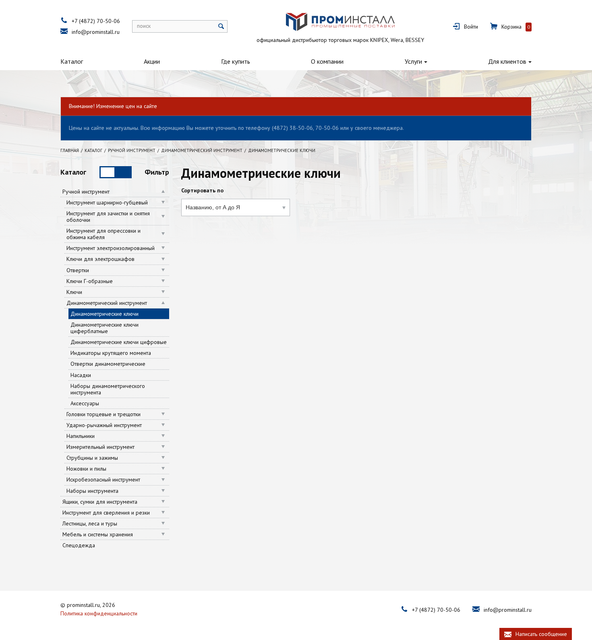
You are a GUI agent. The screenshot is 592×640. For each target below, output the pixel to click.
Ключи (74, 292)
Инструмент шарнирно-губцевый (107, 202)
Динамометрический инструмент (106, 302)
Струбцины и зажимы (92, 457)
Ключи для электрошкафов (100, 259)
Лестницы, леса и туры (89, 523)
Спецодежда (78, 545)
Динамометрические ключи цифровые (118, 342)
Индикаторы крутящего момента (110, 352)
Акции (152, 61)
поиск (144, 25)
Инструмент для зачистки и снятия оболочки (108, 216)
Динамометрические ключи (104, 313)
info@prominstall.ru (96, 31)
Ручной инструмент (86, 191)
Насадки (80, 375)
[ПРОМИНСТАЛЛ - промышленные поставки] (340, 22)
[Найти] (221, 26)
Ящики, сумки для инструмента (99, 501)
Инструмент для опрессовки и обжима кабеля (103, 234)
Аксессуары (84, 403)
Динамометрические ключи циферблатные (104, 328)
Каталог (71, 61)
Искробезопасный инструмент (103, 479)
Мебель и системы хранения (97, 534)
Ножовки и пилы (86, 468)
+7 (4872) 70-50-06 (96, 21)
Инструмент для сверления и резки (106, 512)
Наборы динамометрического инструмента (107, 389)
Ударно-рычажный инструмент (104, 425)
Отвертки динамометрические (107, 363)
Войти (471, 26)
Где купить (235, 61)
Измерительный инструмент (100, 446)
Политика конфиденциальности (98, 613)
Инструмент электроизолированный (110, 248)
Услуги (413, 61)
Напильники (80, 436)
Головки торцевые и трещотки (103, 414)
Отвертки (77, 270)
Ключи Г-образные (89, 281)
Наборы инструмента (92, 490)
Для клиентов (507, 61)
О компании (327, 61)
